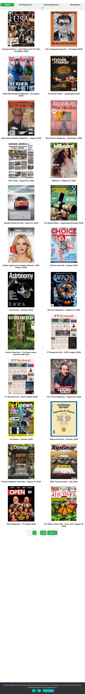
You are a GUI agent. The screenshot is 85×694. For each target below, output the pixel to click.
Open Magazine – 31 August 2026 (21, 524)
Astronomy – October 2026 (21, 310)
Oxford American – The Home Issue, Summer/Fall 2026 (21, 353)
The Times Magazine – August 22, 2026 (64, 397)
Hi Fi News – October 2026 (21, 439)
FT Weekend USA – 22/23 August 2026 (64, 352)
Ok (34, 691)
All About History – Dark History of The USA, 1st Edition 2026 (21, 50)
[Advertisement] (20, 573)
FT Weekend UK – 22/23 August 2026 (21, 397)
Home (7, 5)
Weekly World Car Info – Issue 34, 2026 (21, 223)
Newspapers (75, 5)
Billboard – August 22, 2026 (64, 181)
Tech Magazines (25, 5)
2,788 (43, 533)
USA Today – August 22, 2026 (21, 181)
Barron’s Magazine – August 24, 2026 (64, 310)
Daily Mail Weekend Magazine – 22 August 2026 (21, 95)
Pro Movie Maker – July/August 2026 (64, 94)
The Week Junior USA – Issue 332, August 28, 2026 (64, 525)
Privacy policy (48, 691)
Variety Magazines (51, 5)
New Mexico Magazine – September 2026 (64, 138)
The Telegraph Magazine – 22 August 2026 (64, 49)
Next (52, 533)
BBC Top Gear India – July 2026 (63, 482)
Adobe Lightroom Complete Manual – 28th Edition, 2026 (21, 266)
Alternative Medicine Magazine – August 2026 (21, 138)
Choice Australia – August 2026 (64, 265)
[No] (82, 688)
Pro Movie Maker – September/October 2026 (63, 223)
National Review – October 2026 (64, 439)
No (39, 691)
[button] (42, 8)
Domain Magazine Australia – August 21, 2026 (21, 482)
